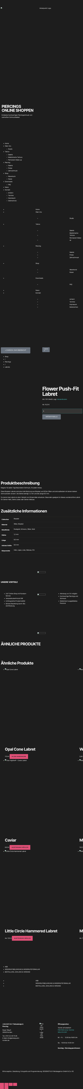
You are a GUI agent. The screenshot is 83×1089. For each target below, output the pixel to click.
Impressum (11, 198)
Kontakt (7, 190)
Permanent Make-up (15, 160)
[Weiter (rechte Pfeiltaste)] (6, 1087)
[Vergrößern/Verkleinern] (2, 1084)
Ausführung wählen (20, 847)
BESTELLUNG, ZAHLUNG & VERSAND (17, 972)
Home (7, 143)
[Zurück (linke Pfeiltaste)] (2, 1087)
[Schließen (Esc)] (15, 1084)
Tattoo (7, 151)
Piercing (7, 162)
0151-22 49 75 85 (11, 1036)
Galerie (10, 154)
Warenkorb (11, 176)
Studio (10, 149)
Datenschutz (12, 201)
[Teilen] (11, 1084)
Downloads (8, 181)
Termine (11, 195)
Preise (10, 168)
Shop (6, 173)
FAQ (9, 184)
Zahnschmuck (13, 171)
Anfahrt (10, 193)
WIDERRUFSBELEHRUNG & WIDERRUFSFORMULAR (22, 969)
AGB (6, 967)
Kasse (10, 179)
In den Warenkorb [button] (19, 756)
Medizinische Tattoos (15, 157)
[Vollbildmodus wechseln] (6, 1084)
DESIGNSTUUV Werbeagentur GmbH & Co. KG (58, 1071)
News (7, 187)
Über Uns (8, 146)
